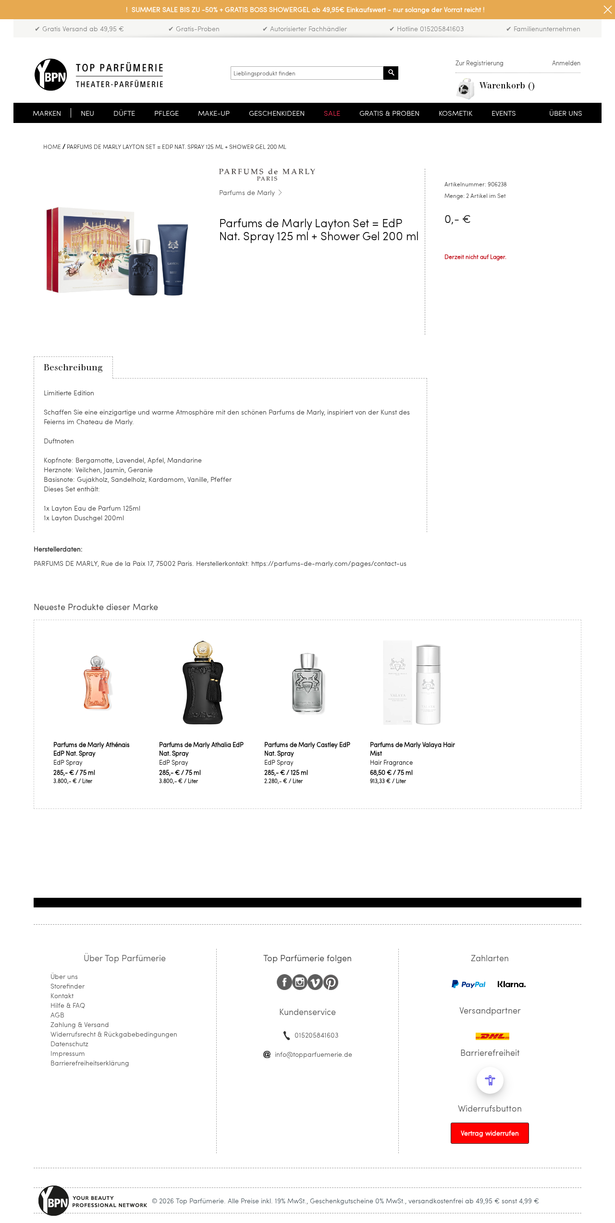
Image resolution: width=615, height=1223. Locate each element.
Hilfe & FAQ (67, 1005)
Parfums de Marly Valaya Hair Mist (412, 749)
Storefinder (67, 986)
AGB (57, 1014)
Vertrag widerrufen (490, 1132)
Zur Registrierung (479, 63)
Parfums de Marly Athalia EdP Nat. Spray (201, 749)
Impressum (67, 1053)
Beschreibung (73, 367)
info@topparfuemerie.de (313, 1054)
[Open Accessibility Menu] (490, 1080)
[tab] (73, 367)
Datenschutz (69, 1043)
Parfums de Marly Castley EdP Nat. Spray (307, 749)
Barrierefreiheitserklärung (89, 1062)
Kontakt (62, 995)
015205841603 (316, 1035)
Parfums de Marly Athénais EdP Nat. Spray (91, 749)
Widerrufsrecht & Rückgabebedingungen (113, 1034)
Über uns (64, 976)
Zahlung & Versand (79, 1024)
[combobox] (307, 73)
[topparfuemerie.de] (99, 75)
